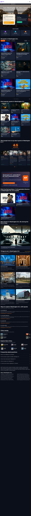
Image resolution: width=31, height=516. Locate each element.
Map (29, 40)
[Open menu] (29, 1)
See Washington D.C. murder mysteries (6, 327)
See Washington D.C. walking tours (5, 318)
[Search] (28, 2)
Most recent (13, 40)
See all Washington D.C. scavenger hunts (6, 313)
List (26, 40)
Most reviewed (8, 40)
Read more (11, 163)
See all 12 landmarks (27, 251)
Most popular (3, 40)
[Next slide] (30, 158)
